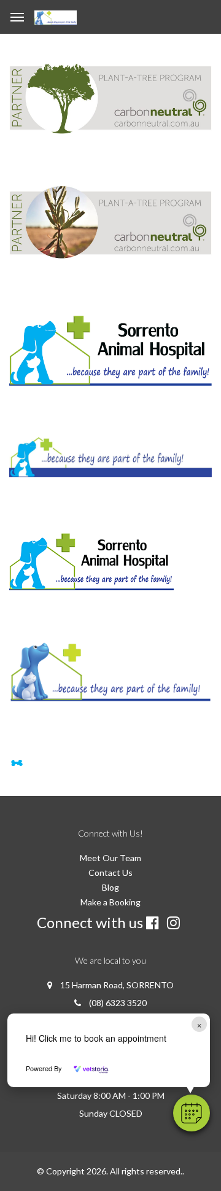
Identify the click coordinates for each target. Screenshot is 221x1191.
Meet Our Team (110, 858)
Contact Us (110, 872)
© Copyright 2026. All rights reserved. (109, 1171)
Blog (110, 887)
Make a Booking (110, 902)
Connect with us (90, 922)
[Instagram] (176, 922)
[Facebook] (155, 922)
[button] (191, 1113)
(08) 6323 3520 (118, 1003)
